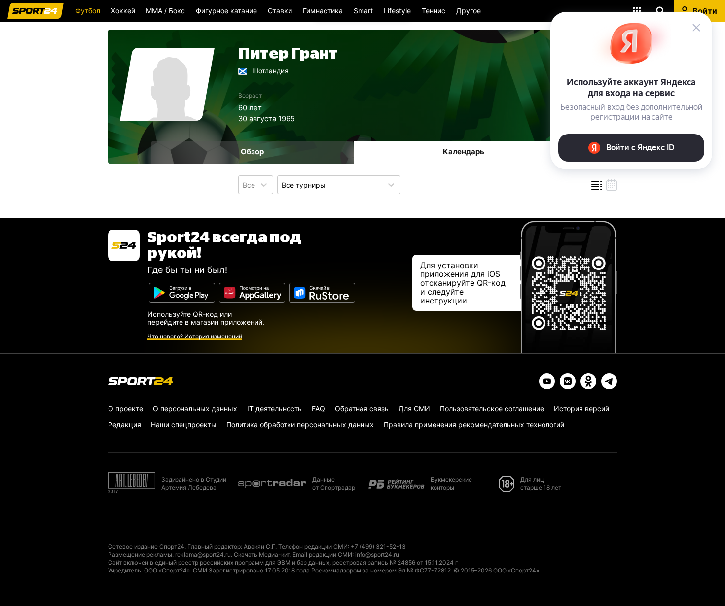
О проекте (125, 408)
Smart (363, 10)
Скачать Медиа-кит (262, 554)
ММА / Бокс (165, 10)
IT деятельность (274, 408)
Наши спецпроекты (184, 424)
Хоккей (123, 10)
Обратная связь (362, 408)
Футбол (87, 10)
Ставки (280, 10)
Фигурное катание (226, 10)
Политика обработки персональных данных (300, 424)
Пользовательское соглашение (492, 408)
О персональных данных (195, 408)
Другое (468, 10)
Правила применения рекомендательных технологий (474, 424)
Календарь (463, 151)
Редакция (124, 424)
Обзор (252, 151)
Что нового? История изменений (194, 336)
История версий (581, 408)
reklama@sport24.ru (203, 554)
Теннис (433, 10)
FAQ (318, 408)
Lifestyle (397, 10)
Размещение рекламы (140, 554)
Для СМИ (414, 408)
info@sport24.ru (377, 554)
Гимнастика (323, 10)
